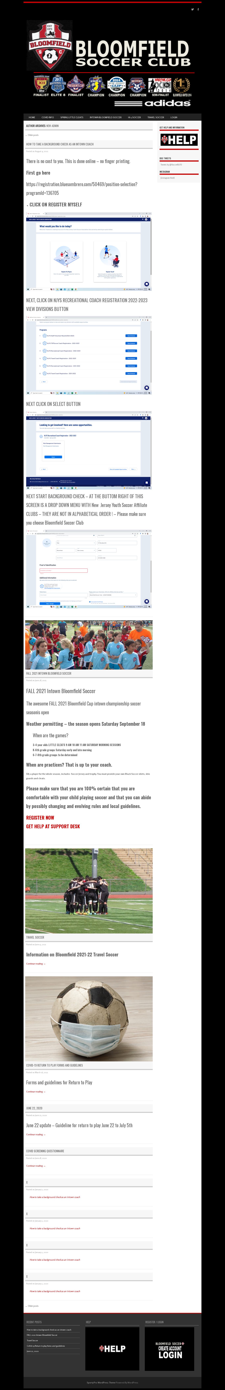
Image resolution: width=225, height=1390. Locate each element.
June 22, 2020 (34, 1108)
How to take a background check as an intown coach (60, 144)
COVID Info (48, 117)
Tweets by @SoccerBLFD (171, 164)
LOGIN (174, 117)
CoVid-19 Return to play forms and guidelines (54, 1065)
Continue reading (36, 963)
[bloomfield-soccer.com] (112, 108)
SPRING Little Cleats (71, 117)
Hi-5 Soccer (134, 117)
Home (32, 117)
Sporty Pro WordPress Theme (101, 1382)
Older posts (32, 135)
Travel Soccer (155, 117)
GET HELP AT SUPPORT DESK (53, 826)
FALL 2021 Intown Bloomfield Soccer (48, 673)
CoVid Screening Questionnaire (45, 1151)
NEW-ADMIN (52, 126)
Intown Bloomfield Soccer (106, 117)
